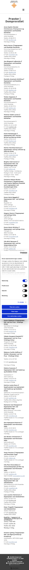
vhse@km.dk (13, 347)
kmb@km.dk (13, 208)
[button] (14, 10)
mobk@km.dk (13, 155)
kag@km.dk (12, 331)
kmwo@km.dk (13, 236)
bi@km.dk (12, 169)
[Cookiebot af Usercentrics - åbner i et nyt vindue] (20, 253)
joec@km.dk (13, 446)
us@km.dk (12, 249)
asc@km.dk (12, 40)
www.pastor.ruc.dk (19, 476)
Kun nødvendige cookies (15, 316)
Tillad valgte (14, 311)
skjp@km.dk (13, 430)
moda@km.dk (13, 222)
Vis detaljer (21, 302)
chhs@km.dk (13, 190)
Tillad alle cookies (14, 307)
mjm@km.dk (13, 416)
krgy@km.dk (13, 542)
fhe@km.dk (12, 141)
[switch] (25, 285)
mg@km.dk (12, 380)
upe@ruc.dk (13, 474)
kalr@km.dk (12, 398)
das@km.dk (12, 90)
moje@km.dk (13, 488)
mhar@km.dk (13, 54)
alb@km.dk (12, 72)
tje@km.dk (12, 108)
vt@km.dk (12, 458)
